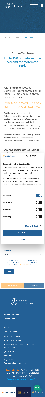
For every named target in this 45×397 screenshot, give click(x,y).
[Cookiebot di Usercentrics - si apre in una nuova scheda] (27, 156)
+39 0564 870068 (14, 340)
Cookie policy (13, 382)
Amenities (8, 323)
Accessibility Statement (16, 379)
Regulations (8, 360)
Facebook (11, 348)
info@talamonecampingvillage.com (20, 344)
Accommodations (11, 314)
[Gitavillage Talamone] (14, 5)
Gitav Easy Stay (10, 331)
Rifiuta (22, 240)
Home (7, 38)
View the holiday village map (15, 363)
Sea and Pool (9, 318)
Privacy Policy (32, 379)
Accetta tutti (22, 233)
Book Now (34, 5)
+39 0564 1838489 (14, 336)
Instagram (11, 351)
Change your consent (28, 382)
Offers (16, 38)
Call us (34, 286)
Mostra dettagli (31, 226)
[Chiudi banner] (41, 156)
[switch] (39, 202)
